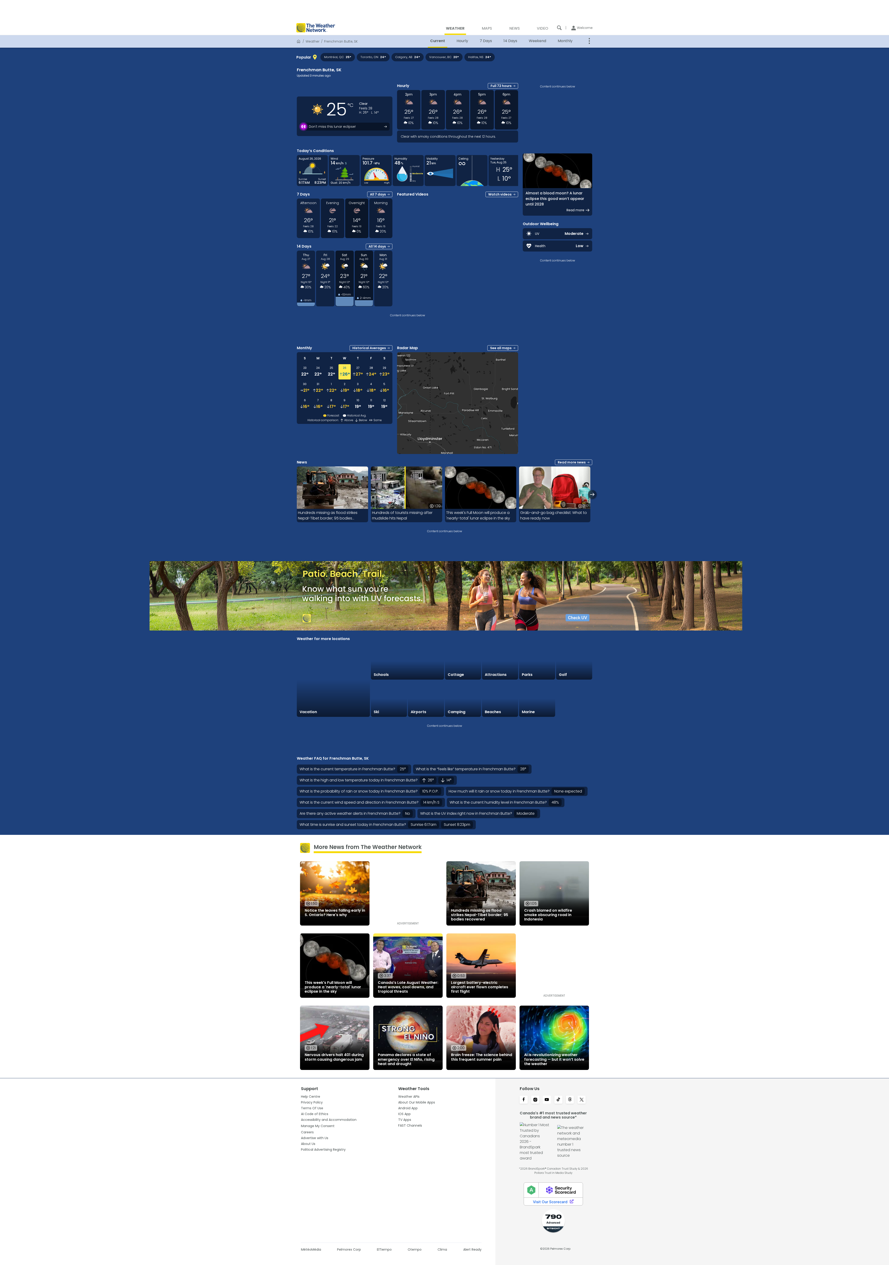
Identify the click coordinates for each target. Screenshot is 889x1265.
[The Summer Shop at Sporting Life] (574, 699)
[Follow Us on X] (581, 1100)
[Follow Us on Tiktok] (558, 1100)
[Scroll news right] (592, 494)
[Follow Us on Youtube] (547, 1100)
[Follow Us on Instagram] (535, 1100)
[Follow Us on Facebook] (523, 1100)
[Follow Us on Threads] (570, 1100)
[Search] (559, 27)
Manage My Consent (318, 1126)
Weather (312, 41)
